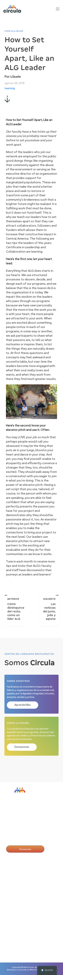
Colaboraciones (25, 859)
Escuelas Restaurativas (20, 900)
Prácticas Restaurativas (21, 821)
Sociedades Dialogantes (21, 893)
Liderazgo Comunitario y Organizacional (21, 877)
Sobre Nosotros (16, 814)
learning (10, 88)
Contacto (12, 828)
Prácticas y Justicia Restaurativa (26, 886)
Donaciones (21, 747)
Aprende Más (22, 705)
